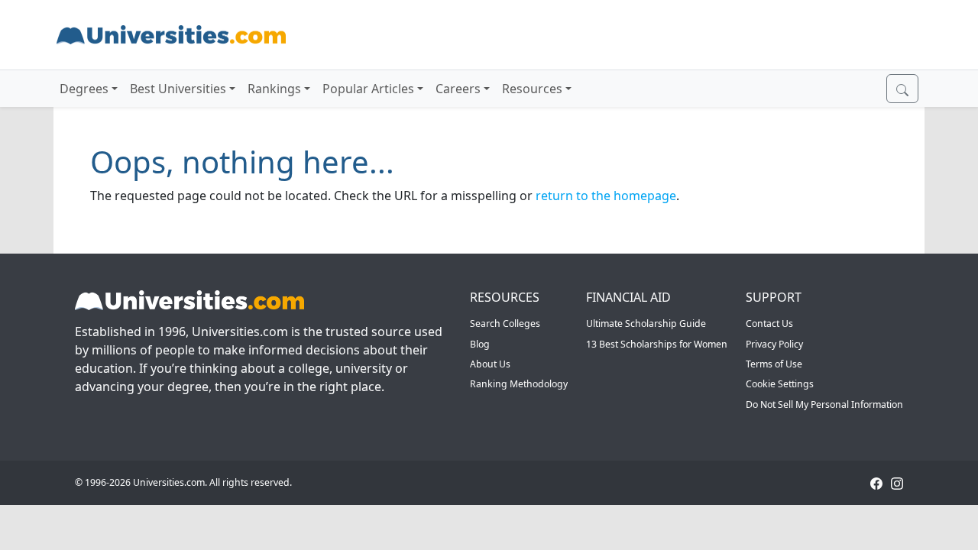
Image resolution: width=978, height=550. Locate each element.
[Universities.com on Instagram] (897, 482)
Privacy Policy (774, 344)
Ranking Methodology (519, 383)
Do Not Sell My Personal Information (824, 404)
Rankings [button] (274, 88)
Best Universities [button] (178, 88)
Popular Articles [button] (368, 88)
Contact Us (769, 323)
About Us (490, 364)
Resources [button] (532, 88)
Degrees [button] (84, 88)
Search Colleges (505, 323)
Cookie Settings (780, 383)
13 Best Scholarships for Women (656, 344)
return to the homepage (606, 195)
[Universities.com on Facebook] (876, 482)
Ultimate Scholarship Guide (646, 323)
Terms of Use (774, 364)
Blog (480, 344)
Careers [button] (458, 88)
